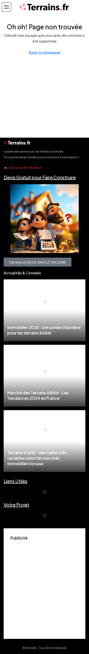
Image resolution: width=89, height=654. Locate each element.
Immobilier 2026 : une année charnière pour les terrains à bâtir (44, 330)
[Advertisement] (44, 587)
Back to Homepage (44, 52)
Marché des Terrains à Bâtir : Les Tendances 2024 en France (38, 395)
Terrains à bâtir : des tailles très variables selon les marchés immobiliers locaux (37, 458)
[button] (6, 7)
